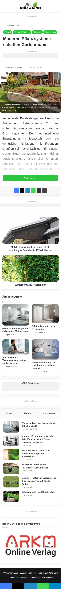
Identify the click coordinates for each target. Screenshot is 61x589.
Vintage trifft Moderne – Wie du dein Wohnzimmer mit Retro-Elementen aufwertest (37, 439)
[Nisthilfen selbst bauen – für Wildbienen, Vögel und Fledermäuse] (11, 454)
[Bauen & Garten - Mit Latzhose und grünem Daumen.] (30, 6)
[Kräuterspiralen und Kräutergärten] (11, 496)
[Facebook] (16, 190)
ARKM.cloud (47, 578)
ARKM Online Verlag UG (18, 578)
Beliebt (27, 413)
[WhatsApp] (33, 190)
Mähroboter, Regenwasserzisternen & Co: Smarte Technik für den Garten (39, 481)
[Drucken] (44, 190)
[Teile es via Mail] (39, 190)
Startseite (9, 26)
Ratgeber (37, 32)
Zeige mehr (29, 178)
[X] (22, 190)
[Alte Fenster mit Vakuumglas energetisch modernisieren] (15, 347)
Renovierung (50, 32)
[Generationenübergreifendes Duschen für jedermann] (15, 314)
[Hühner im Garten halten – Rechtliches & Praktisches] (11, 468)
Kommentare (48, 413)
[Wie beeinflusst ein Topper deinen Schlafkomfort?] (11, 427)
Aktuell (18, 26)
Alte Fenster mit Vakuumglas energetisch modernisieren (14, 360)
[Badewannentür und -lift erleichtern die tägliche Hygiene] (45, 349)
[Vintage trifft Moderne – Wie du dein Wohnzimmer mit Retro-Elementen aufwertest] (11, 440)
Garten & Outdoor (22, 32)
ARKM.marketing (30, 16)
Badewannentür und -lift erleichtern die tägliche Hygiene (44, 365)
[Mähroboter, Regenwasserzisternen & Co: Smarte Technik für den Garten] (11, 481)
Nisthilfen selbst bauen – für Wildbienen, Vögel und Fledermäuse (36, 453)
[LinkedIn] (27, 190)
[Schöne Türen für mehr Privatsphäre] (45, 313)
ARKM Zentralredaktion (14, 67)
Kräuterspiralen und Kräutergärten (39, 492)
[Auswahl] (57, 7)
